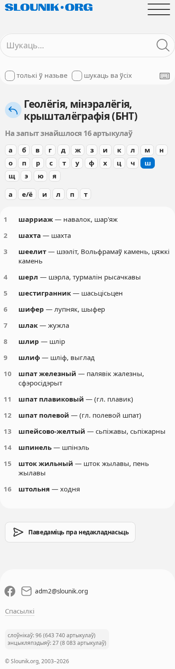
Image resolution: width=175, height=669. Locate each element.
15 (8, 463)
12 (8, 415)
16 (8, 488)
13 (8, 431)
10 (8, 373)
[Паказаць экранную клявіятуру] (164, 76)
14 (8, 447)
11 (8, 398)
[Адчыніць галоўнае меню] (159, 9)
